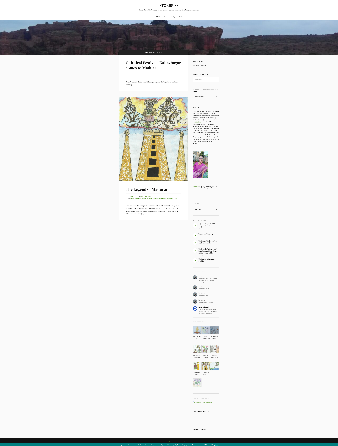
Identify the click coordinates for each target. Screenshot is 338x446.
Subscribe (196, 186)
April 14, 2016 (146, 196)
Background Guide (176, 17)
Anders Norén (181, 442)
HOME (158, 17)
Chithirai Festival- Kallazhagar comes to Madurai (153, 65)
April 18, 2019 (146, 75)
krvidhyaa (132, 75)
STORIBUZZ (169, 5)
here (216, 445)
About (165, 17)
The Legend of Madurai (146, 189)
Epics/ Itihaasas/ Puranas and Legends (144, 198)
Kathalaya (198, 122)
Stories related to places (165, 75)
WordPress (164, 442)
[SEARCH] (216, 79)
